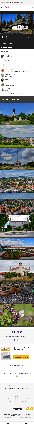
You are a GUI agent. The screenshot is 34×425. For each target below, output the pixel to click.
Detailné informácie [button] (6, 47)
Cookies (10, 401)
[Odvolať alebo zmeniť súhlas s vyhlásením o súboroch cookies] (27, 408)
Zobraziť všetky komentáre (17, 93)
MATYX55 (7, 84)
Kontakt (25, 336)
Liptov (10, 43)
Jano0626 (7, 88)
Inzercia (23, 386)
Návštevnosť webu (26, 388)
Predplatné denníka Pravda (21, 357)
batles (6, 69)
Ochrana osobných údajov (20, 391)
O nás (10, 386)
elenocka (7, 74)
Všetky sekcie (18, 2)
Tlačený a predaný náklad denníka (11, 388)
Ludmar (7, 79)
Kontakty (16, 386)
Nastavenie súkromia (20, 401)
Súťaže (9, 391)
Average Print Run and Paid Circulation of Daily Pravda (17, 399)
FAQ (21, 336)
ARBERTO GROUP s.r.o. (17, 416)
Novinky (17, 336)
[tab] (17, 46)
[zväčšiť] (28, 37)
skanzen (4, 43)
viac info (19, 418)
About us (17, 396)
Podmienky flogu (10, 336)
